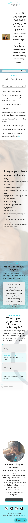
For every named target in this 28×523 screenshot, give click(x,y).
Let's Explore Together (14, 500)
